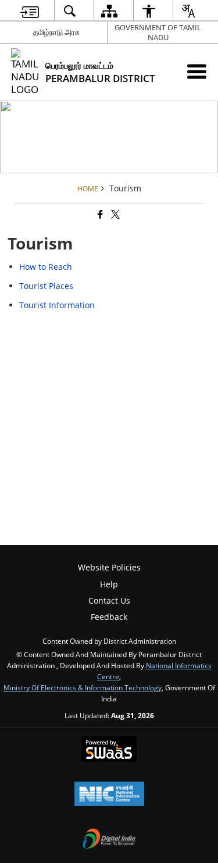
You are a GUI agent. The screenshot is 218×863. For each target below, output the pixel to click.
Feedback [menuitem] (109, 616)
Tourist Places (46, 285)
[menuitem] (29, 11)
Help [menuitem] (109, 584)
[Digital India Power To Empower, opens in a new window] (109, 839)
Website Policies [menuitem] (109, 567)
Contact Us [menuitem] (109, 600)
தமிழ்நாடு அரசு (56, 32)
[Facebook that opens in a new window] (99, 215)
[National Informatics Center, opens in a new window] (109, 795)
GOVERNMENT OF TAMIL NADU (158, 32)
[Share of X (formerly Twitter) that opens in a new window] (114, 215)
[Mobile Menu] (197, 71)
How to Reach (45, 266)
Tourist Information (57, 305)
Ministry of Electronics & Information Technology (82, 687)
